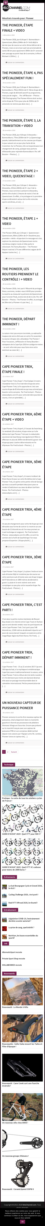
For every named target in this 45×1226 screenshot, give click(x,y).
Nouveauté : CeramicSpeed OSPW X (18, 1189)
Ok (22, 1222)
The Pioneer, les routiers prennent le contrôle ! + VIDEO (20, 274)
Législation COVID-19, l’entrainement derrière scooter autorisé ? (24, 919)
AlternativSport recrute (12, 952)
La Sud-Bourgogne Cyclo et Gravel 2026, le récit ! (25, 887)
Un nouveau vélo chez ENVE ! (15, 1122)
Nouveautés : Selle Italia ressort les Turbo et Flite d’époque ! (22, 1045)
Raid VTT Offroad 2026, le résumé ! (23, 902)
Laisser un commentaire (16, 62)
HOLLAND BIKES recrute (12, 965)
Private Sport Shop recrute (13, 958)
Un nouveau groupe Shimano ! (15, 1156)
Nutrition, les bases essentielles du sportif (23, 936)
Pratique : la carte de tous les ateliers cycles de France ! (22, 799)
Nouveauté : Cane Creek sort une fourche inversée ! (20, 1084)
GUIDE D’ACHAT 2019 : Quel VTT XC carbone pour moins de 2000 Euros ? (21, 868)
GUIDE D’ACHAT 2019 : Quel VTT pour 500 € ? (21, 834)
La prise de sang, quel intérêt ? (21, 927)
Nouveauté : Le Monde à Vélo (15, 1007)
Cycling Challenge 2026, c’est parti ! (23, 894)
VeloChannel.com (29, 1205)
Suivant (14, 752)
